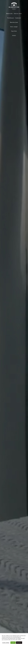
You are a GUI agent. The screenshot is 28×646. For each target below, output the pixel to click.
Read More (19, 642)
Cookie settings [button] (5, 642)
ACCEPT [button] (13, 642)
